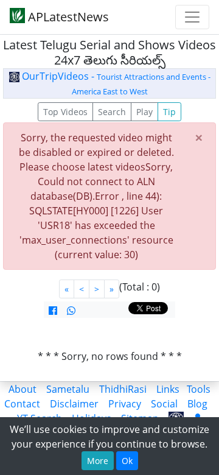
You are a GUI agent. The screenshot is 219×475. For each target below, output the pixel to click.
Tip (169, 112)
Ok (127, 460)
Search (112, 112)
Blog (197, 403)
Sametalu (67, 389)
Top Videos (65, 112)
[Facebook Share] (53, 310)
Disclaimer (74, 403)
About (22, 389)
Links (167, 389)
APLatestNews (67, 17)
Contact (22, 403)
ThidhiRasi (123, 389)
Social (164, 403)
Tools (198, 389)
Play (144, 112)
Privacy (124, 403)
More (97, 460)
